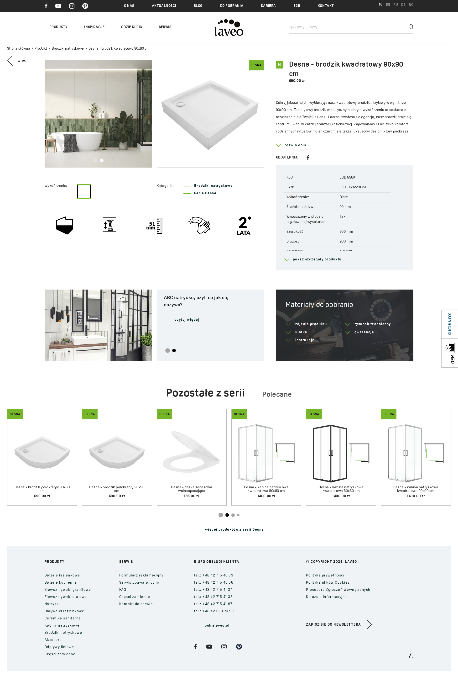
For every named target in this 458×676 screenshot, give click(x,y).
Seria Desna (205, 193)
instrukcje (305, 340)
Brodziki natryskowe (68, 49)
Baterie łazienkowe (62, 575)
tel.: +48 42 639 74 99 (214, 611)
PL (381, 5)
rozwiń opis (295, 145)
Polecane (277, 395)
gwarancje (364, 332)
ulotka (301, 332)
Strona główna (18, 49)
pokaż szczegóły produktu (317, 259)
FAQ (123, 590)
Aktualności (164, 6)
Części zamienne (60, 654)
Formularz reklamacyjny (141, 575)
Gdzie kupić (131, 27)
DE (403, 5)
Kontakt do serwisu (137, 604)
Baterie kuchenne (61, 583)
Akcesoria (54, 640)
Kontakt (326, 6)
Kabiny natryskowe (62, 626)
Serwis (165, 27)
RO (411, 5)
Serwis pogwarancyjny (139, 583)
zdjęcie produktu (311, 324)
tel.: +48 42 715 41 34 (213, 590)
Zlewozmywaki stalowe (66, 597)
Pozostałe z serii (205, 393)
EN (388, 5)
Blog (198, 6)
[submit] (411, 26)
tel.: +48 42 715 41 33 (213, 597)
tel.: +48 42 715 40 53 (213, 575)
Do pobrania (232, 6)
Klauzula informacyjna (326, 597)
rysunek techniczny (372, 324)
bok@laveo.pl (217, 626)
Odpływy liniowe (59, 647)
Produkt (41, 49)
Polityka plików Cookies (328, 583)
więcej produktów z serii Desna (234, 530)
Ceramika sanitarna (63, 618)
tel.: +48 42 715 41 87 (213, 604)
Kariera (268, 6)
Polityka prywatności (325, 575)
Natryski (52, 604)
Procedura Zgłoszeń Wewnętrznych (338, 590)
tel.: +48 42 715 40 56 (213, 583)
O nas (129, 6)
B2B (296, 6)
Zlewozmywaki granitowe (68, 590)
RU (395, 5)
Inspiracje (94, 27)
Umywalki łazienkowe (64, 611)
